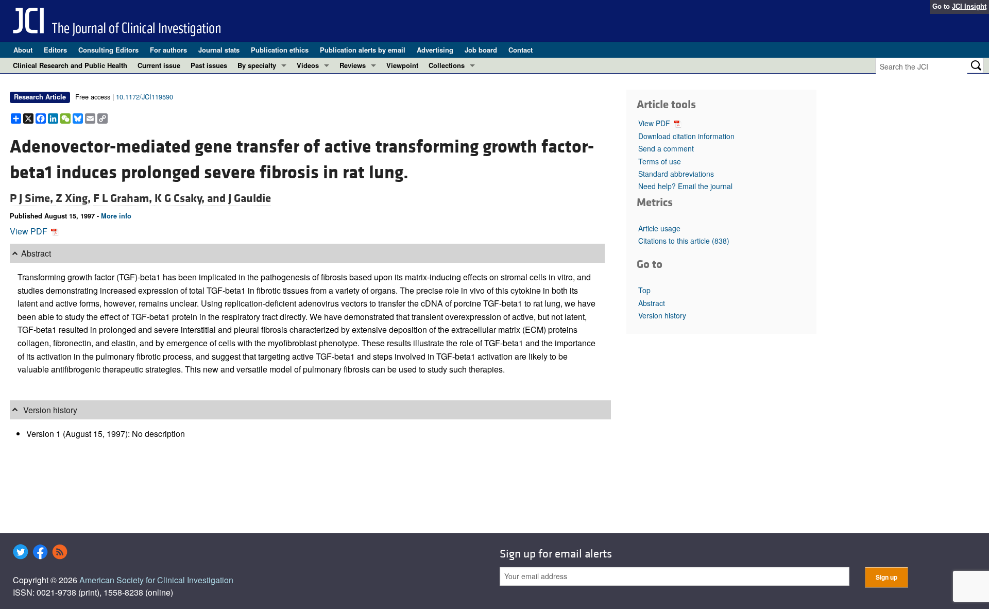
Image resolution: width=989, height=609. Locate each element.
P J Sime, (33, 198)
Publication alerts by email (362, 50)
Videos (308, 65)
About (22, 50)
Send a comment (666, 148)
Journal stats (219, 50)
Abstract (651, 303)
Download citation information (686, 136)
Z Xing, (74, 198)
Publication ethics (280, 50)
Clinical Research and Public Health (70, 65)
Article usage (659, 228)
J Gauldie (249, 198)
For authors (168, 50)
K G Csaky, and (191, 198)
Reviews (352, 65)
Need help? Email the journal (685, 186)
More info (116, 216)
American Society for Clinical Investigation (156, 580)
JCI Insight (969, 6)
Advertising (435, 50)
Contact (520, 50)
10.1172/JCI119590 (144, 97)
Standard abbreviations (676, 173)
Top (644, 290)
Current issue (159, 65)
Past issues (209, 65)
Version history (662, 315)
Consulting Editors (108, 50)
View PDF (29, 231)
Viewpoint (402, 65)
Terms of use (659, 161)
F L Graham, (124, 198)
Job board (481, 50)
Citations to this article (683, 240)
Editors (55, 50)
